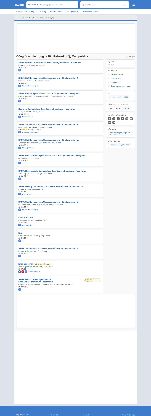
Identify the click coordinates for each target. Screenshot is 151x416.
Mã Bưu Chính (56, 12)
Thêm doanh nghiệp (90, 12)
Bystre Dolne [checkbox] (124, 145)
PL (17, 18)
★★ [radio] (111, 108)
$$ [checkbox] (114, 97)
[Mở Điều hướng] (134, 5)
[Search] (124, 4)
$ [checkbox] (109, 97)
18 (21, 18)
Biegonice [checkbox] (112, 145)
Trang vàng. (29, 12)
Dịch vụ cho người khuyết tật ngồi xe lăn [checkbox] (119, 133)
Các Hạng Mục (72, 12)
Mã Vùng (42, 12)
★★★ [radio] (118, 108)
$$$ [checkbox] (119, 97)
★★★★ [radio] (126, 108)
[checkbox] (120, 74)
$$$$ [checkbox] (126, 97)
